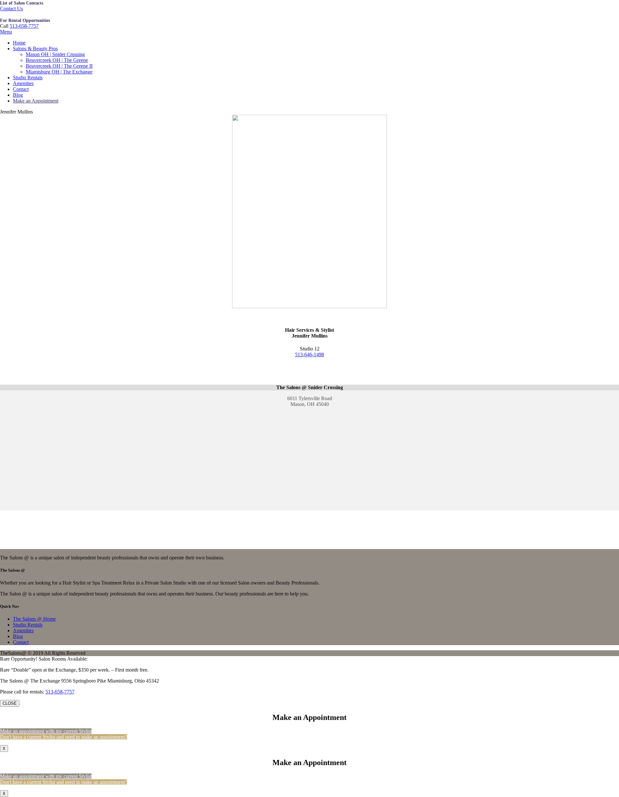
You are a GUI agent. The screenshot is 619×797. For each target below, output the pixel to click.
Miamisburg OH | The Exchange (59, 71)
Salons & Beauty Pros (35, 48)
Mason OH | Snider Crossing (55, 54)
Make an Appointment (35, 100)
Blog (18, 95)
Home (19, 42)
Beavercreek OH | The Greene (57, 60)
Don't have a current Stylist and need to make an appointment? (63, 737)
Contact (21, 89)
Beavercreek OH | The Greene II (59, 66)
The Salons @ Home (34, 619)
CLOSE (10, 703)
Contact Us (11, 8)
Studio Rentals (28, 77)
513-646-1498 (309, 354)
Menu (6, 31)
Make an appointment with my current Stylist (46, 731)
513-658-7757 (24, 26)
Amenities (23, 83)
